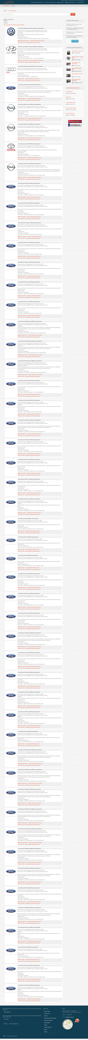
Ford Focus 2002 (22, 414)
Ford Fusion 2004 (22, 512)
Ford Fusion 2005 (22, 941)
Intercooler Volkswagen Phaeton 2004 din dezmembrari (31, 28)
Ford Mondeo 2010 (23, 98)
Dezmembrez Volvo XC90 (77, 51)
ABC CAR (68, 97)
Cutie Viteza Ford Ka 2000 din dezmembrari (28, 518)
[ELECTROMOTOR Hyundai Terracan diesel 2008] (11, 50)
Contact (45, 1031)
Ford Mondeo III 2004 (23, 783)
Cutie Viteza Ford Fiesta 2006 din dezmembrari (29, 183)
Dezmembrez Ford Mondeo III (76, 80)
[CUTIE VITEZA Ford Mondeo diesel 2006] (11, 911)
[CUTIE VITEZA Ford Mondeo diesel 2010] (11, 88)
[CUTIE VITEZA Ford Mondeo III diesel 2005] (11, 325)
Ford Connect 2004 (23, 236)
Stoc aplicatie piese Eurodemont (38, 40)
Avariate (45, 1015)
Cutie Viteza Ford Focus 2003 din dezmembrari (29, 242)
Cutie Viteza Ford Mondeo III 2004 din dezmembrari (30, 769)
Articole (45, 1025)
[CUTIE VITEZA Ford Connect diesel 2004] (11, 226)
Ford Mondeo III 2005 (23, 335)
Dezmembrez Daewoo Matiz (77, 68)
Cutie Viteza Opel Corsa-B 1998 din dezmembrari (29, 163)
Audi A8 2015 (21, 78)
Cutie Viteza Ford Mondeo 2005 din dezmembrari (29, 848)
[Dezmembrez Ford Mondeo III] (68, 81)
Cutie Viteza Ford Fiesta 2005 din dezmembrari (29, 203)
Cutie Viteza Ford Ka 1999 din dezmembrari (28, 555)
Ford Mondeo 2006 (23, 921)
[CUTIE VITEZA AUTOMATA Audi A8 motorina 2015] (11, 69)
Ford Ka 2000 (21, 531)
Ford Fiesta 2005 (22, 216)
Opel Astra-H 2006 (22, 137)
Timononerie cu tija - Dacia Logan (76, 63)
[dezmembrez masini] (75, 121)
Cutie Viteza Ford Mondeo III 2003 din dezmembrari (30, 749)
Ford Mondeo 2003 (23, 433)
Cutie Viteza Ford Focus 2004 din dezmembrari (29, 262)
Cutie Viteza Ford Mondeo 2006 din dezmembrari (29, 907)
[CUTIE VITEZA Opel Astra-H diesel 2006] (11, 127)
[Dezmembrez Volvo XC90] (68, 52)
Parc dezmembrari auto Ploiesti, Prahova (29, 42)
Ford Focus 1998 (22, 705)
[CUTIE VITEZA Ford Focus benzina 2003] (11, 463)
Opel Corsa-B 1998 (23, 177)
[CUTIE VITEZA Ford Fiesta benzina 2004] (11, 577)
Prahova (74, 93)
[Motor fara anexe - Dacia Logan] (68, 58)
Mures (73, 115)
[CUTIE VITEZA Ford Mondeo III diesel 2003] (11, 753)
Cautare (5, 10)
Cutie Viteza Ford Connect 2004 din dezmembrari (29, 222)
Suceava (74, 109)
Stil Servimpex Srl (70, 113)
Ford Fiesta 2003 (22, 979)
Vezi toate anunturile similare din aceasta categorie (14, 24)
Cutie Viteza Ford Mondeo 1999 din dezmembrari (29, 789)
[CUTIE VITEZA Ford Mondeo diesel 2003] (11, 423)
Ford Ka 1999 (21, 567)
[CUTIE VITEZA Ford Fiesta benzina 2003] (11, 969)
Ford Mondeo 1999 (23, 803)
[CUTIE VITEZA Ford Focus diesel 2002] (11, 403)
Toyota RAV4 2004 (22, 157)
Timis (73, 104)
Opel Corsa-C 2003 (23, 118)
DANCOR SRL (69, 91)
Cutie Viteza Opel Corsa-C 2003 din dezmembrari (29, 104)
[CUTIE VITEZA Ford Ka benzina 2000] (11, 522)
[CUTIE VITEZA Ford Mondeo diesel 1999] (11, 792)
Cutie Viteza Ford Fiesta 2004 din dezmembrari (29, 573)
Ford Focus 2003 (22, 256)
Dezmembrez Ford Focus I (77, 74)
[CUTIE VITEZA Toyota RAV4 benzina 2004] (11, 147)
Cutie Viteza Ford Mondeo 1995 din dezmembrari (29, 632)
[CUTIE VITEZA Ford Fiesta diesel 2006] (11, 187)
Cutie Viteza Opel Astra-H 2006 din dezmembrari (29, 124)
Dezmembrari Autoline (71, 108)
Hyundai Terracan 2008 (23, 60)
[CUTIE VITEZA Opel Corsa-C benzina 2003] (11, 108)
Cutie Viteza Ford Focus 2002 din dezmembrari (29, 400)
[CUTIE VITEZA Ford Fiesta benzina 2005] (11, 715)
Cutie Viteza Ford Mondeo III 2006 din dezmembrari (30, 360)
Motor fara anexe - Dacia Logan (77, 57)
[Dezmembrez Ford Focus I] (68, 75)
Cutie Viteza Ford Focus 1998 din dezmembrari (29, 692)
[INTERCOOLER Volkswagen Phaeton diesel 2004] (11, 31)
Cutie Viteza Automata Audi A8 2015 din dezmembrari (30, 66)
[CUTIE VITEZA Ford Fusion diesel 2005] (11, 931)
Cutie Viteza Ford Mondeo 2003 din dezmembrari (29, 420)
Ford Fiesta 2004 (22, 587)
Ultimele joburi (47, 1022)
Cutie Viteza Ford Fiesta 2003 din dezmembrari (29, 965)
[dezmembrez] (75, 125)
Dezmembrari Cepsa (70, 102)
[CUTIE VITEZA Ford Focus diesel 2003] (11, 246)
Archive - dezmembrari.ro (13, 1023)
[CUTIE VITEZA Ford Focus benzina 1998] (11, 695)
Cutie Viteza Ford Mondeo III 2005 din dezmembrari (30, 321)
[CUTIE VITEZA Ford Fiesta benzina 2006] (11, 675)
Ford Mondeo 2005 (23, 862)
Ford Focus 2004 (22, 276)
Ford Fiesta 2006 (22, 197)
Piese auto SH (47, 1013)
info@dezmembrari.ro (70, 1017)
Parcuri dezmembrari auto (73, 88)
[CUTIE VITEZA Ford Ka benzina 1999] (11, 559)
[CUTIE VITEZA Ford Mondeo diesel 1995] (11, 636)
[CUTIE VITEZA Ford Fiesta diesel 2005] (11, 206)
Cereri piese (5, 1023)
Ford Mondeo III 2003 (23, 763)
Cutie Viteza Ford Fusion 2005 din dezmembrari (29, 927)
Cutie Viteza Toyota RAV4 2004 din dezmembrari (29, 143)
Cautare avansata (12, 10)
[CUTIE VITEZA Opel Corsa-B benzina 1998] (11, 167)
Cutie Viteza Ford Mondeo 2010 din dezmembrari (29, 84)
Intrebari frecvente (47, 1027)
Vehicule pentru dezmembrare (50, 1018)
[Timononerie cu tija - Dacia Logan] (68, 64)
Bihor (73, 98)
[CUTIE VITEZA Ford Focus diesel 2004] (11, 265)
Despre (45, 1029)
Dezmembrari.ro (6, 5)
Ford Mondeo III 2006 (23, 374)
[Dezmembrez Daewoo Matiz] (68, 69)
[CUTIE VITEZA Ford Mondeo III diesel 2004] (11, 773)
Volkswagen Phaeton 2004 (24, 40)
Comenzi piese (47, 1011)
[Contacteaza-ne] (71, 1024)
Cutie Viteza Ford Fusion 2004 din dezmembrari (29, 498)
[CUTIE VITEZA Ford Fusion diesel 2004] (11, 502)
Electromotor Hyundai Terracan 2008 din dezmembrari (30, 46)
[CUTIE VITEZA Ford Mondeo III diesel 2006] (11, 364)
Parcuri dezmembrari (48, 1020)
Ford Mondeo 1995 (23, 646)
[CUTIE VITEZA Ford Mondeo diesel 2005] (11, 852)
